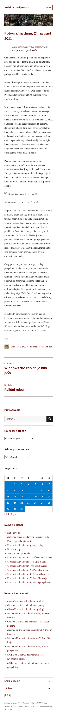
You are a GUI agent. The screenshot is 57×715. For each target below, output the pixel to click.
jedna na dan (46, 347)
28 (49, 502)
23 (15, 502)
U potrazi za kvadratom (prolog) (29, 600)
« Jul (6, 514)
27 (42, 502)
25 (28, 502)
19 (35, 496)
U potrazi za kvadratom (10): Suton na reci (27, 565)
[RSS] (7, 695)
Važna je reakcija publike (18, 553)
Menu (48, 7)
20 (42, 496)
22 (8, 502)
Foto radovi (33, 347)
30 (15, 509)
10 (21, 490)
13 (42, 490)
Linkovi (8, 688)
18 (28, 496)
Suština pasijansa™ (16, 7)
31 (21, 509)
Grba (13, 347)
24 (21, 502)
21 (49, 496)
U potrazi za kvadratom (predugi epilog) (25, 545)
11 (28, 490)
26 (35, 502)
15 (8, 496)
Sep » (13, 514)
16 (15, 496)
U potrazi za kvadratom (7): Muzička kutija (27, 578)
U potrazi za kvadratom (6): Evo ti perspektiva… (29, 582)
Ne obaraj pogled (15, 549)
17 (21, 496)
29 (8, 509)
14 (49, 490)
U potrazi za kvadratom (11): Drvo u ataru (26, 561)
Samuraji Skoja (12, 681)
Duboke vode (13, 532)
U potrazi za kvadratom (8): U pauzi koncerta (28, 574)
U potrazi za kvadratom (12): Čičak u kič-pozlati (29, 557)
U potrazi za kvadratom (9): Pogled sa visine (27, 569)
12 (35, 490)
